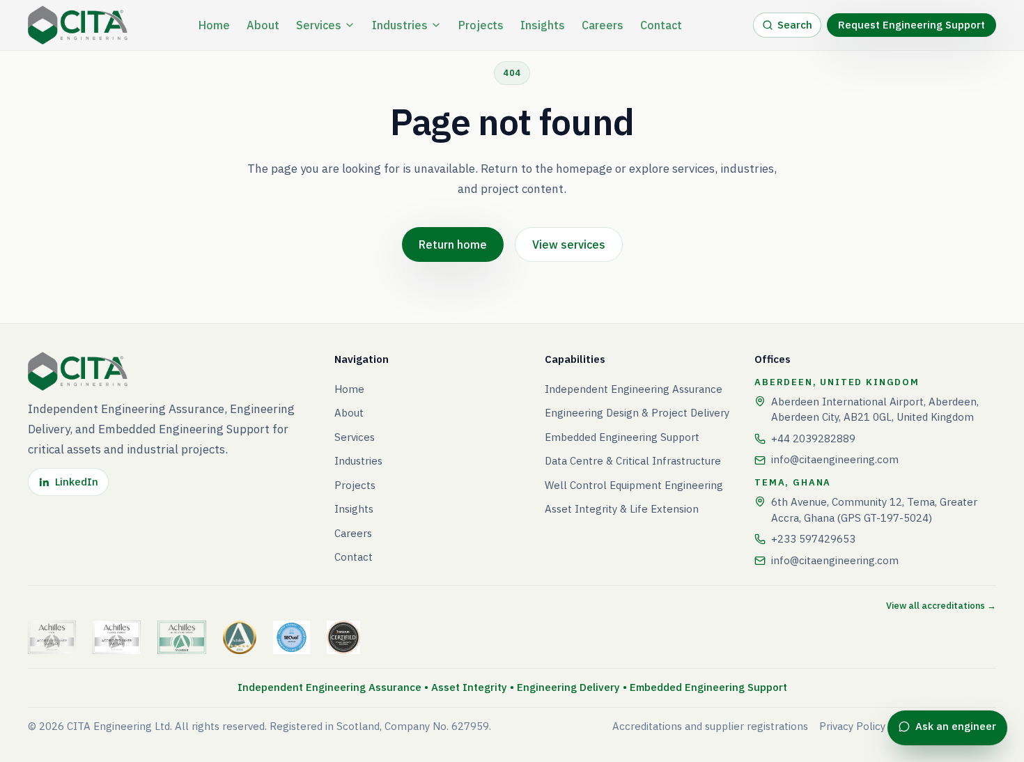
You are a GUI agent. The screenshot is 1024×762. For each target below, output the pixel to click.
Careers (602, 25)
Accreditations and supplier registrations (710, 726)
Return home (453, 244)
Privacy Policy (852, 726)
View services (568, 244)
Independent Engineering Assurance (633, 389)
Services (318, 25)
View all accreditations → (941, 606)
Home (214, 25)
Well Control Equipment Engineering (634, 485)
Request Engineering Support (911, 24)
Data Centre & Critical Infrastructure (633, 460)
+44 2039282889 (813, 438)
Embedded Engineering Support (622, 437)
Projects (481, 25)
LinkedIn (76, 481)
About (263, 25)
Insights (542, 25)
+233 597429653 (813, 538)
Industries (400, 25)
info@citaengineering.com (835, 459)
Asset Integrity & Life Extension (622, 508)
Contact (661, 25)
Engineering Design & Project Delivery (637, 412)
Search (794, 24)
